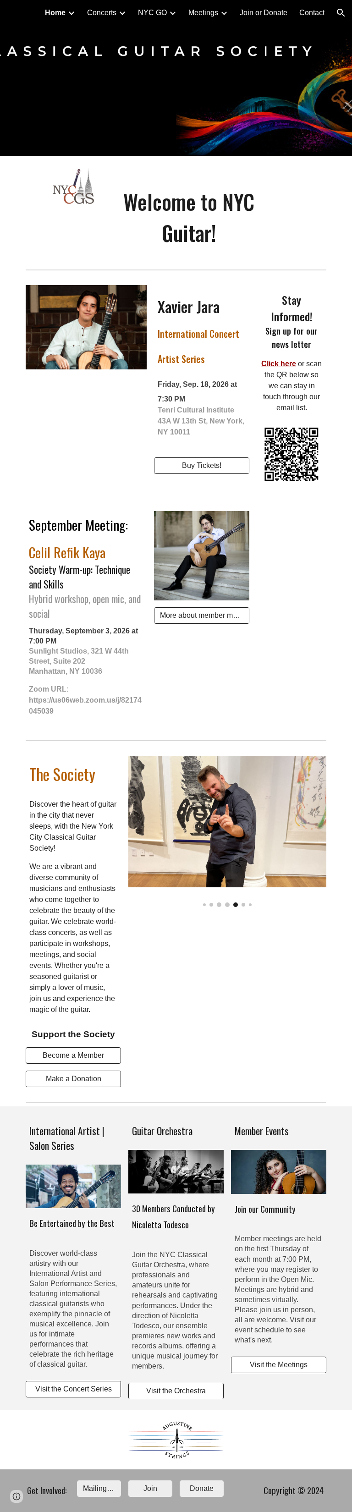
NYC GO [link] (152, 12)
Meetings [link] (203, 12)
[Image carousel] (227, 831)
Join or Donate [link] (263, 12)
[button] (341, 13)
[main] (189, 217)
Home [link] (55, 12)
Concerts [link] (101, 12)
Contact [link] (311, 12)
